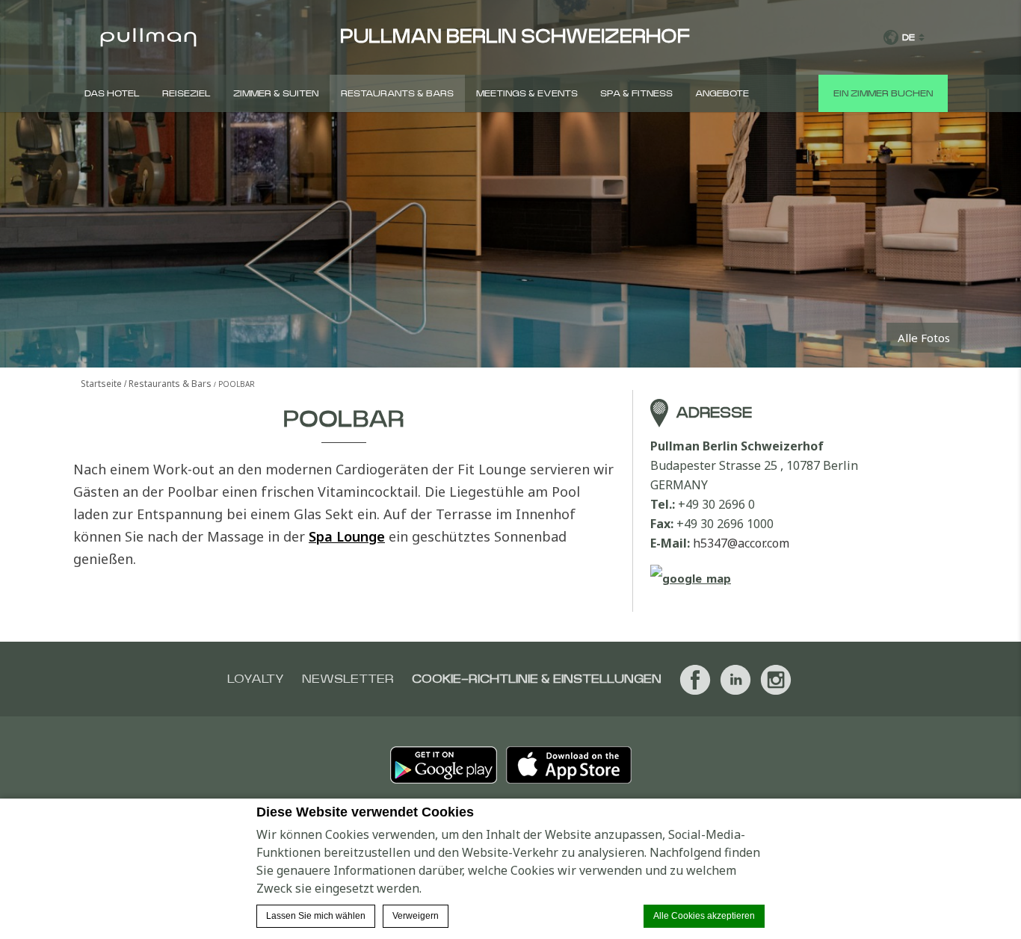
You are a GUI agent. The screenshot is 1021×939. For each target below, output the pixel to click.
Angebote (722, 93)
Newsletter (348, 679)
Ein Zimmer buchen (883, 93)
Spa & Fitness (636, 93)
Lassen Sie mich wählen (315, 916)
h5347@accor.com (741, 543)
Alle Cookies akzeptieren (704, 916)
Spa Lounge (347, 536)
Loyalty (255, 679)
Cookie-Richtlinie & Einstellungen (536, 679)
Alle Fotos (924, 337)
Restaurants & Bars (397, 93)
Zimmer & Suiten (275, 93)
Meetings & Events (527, 93)
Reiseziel (186, 93)
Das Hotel (112, 93)
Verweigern (415, 916)
